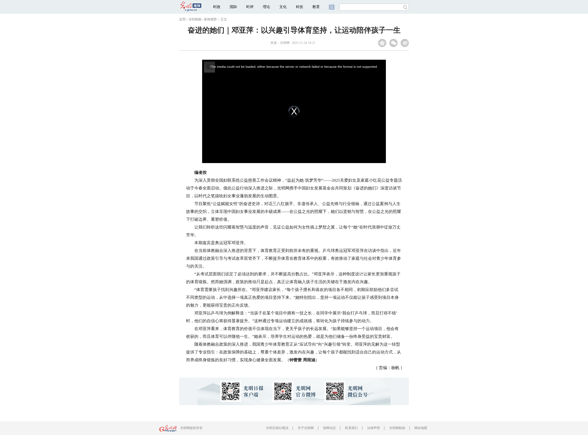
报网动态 (329, 428)
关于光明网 (306, 428)
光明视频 (194, 19)
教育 (316, 7)
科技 (299, 7)
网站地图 (420, 428)
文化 (283, 7)
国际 (233, 7)
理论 (266, 7)
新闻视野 (210, 19)
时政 (216, 7)
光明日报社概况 (277, 428)
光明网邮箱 (397, 428)
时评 (250, 7)
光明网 (285, 43)
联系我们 (351, 428)
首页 (182, 19)
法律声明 (373, 428)
